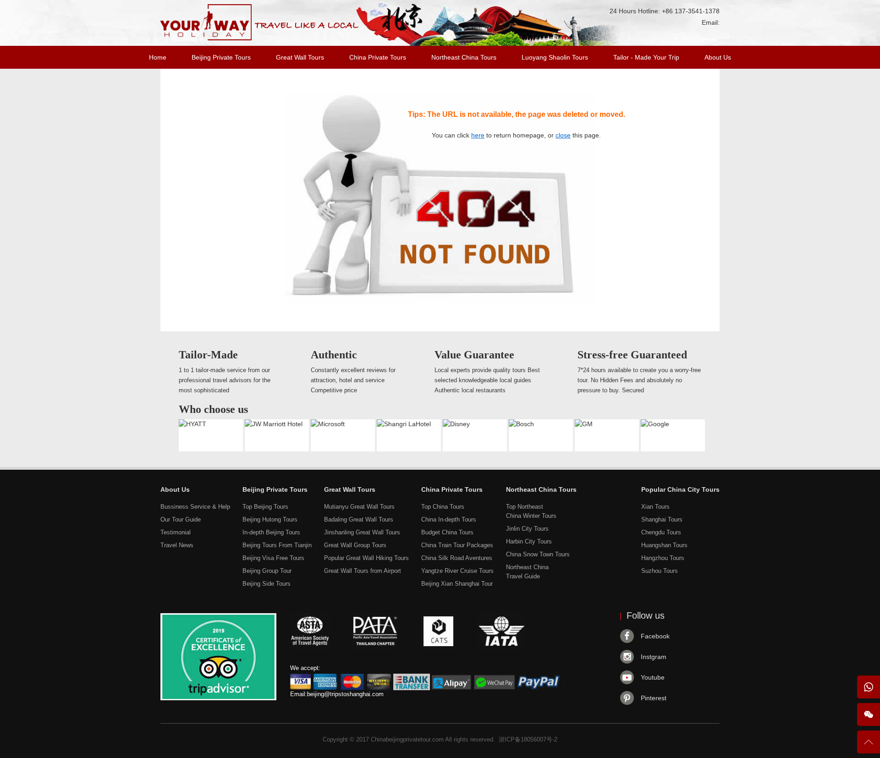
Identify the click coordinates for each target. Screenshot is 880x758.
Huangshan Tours (664, 545)
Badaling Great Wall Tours (358, 519)
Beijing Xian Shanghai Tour (457, 583)
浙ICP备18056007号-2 (528, 739)
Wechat (868, 714)
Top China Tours (442, 506)
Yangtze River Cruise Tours (457, 570)
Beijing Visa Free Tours (273, 558)
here (477, 135)
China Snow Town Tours (538, 554)
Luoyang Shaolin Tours (555, 57)
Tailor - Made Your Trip (646, 57)
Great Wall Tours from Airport (362, 570)
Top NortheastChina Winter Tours (531, 511)
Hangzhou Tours (662, 558)
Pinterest (653, 698)
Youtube (653, 677)
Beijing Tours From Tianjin (277, 545)
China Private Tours (377, 57)
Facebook (655, 636)
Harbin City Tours (529, 541)
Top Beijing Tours (265, 506)
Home (157, 57)
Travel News (176, 545)
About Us (717, 57)
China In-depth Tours (448, 519)
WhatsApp (868, 687)
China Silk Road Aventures (456, 558)
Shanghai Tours (661, 519)
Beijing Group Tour (267, 570)
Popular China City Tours (680, 489)
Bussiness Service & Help (195, 506)
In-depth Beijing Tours (271, 532)
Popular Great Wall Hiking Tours (366, 558)
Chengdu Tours (661, 532)
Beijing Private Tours (221, 57)
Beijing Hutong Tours (269, 519)
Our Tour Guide (180, 519)
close (563, 135)
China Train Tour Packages (457, 545)
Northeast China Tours (463, 57)
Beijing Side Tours (266, 583)
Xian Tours (655, 506)
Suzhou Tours (659, 570)
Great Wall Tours (300, 57)
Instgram (653, 656)
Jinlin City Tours (527, 528)
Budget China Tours (447, 532)
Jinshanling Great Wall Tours (362, 532)
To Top (868, 745)
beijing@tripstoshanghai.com (345, 694)
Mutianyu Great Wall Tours (359, 506)
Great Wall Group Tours (355, 545)
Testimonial (175, 532)
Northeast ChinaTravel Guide (527, 572)
